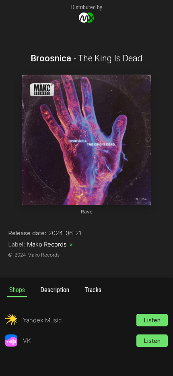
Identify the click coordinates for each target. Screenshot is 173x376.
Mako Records (50, 244)
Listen (152, 320)
